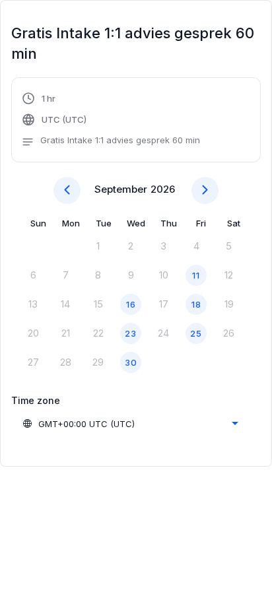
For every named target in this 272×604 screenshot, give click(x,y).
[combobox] (130, 424)
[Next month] (205, 190)
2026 (163, 189)
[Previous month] (67, 190)
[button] (111, 121)
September (120, 189)
